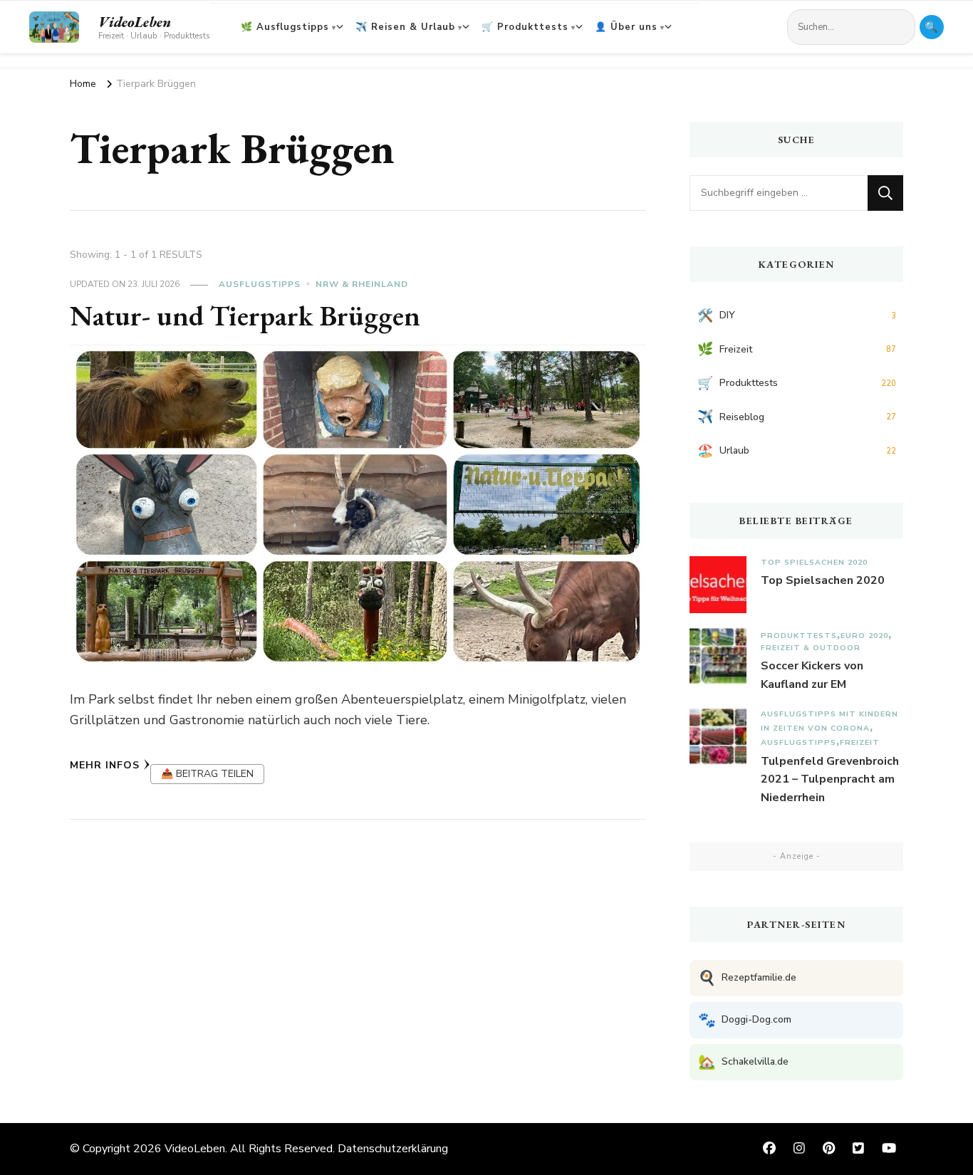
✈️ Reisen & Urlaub (405, 27)
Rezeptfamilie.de (747, 978)
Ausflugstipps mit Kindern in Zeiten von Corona (829, 721)
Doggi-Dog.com (744, 1020)
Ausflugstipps (260, 284)
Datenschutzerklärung (393, 1148)
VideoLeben (134, 22)
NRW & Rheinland (362, 284)
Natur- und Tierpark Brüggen (245, 315)
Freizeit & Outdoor (810, 647)
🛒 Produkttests (525, 27)
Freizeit (860, 742)
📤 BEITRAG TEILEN (207, 773)
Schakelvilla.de (743, 1062)
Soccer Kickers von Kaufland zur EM (812, 675)
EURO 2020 (864, 635)
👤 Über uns (626, 27)
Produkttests (799, 635)
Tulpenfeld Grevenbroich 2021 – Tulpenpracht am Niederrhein (830, 779)
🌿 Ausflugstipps (285, 27)
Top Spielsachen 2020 (814, 562)
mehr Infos (105, 765)
